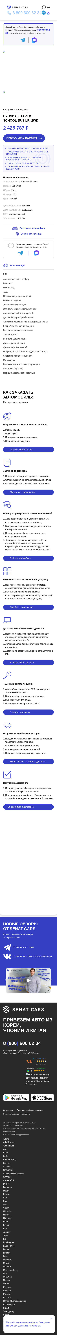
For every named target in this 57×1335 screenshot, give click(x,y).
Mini (5, 1273)
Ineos (5, 1221)
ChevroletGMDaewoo (13, 1173)
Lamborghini (9, 1242)
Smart (6, 1308)
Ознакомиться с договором (20, 807)
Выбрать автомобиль (20, 558)
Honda (6, 1215)
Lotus (5, 1256)
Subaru (6, 1315)
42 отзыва (41, 1064)
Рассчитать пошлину (20, 712)
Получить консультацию (21, 449)
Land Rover (8, 1246)
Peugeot (7, 1287)
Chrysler (7, 1177)
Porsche (7, 1294)
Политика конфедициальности (30, 1110)
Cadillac (7, 1166)
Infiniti (6, 1225)
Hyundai (7, 1218)
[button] (6, 980)
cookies (31, 1322)
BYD (5, 1156)
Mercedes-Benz (10, 1270)
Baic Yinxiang (9, 1159)
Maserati (7, 1260)
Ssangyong (8, 1311)
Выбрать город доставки (22, 662)
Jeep (5, 1235)
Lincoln (6, 1253)
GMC (5, 1204)
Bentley (6, 1163)
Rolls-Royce (9, 1304)
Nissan (6, 1280)
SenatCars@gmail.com (19, 1135)
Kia (4, 1239)
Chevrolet (7, 1170)
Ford (5, 1201)
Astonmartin (8, 1146)
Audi (5, 1149)
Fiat (5, 1198)
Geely (6, 1208)
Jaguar (6, 1232)
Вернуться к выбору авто (15, 110)
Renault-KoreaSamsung (14, 1301)
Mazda (6, 1263)
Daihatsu (7, 1187)
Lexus (6, 1249)
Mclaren (7, 1267)
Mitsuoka (7, 1277)
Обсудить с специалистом (22, 492)
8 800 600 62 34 (27, 13)
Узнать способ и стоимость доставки (27, 761)
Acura (6, 1139)
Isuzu (5, 1228)
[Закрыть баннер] (51, 1319)
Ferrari (6, 1194)
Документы (8, 1110)
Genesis (7, 1211)
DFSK (6, 1184)
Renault (7, 1297)
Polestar (7, 1290)
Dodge (6, 1191)
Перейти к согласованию (22, 607)
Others (6, 1284)
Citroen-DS (8, 1180)
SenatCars (40, 1058)
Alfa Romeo (8, 1142)
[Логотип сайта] (18, 7)
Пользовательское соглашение (16, 1114)
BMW (5, 1153)
